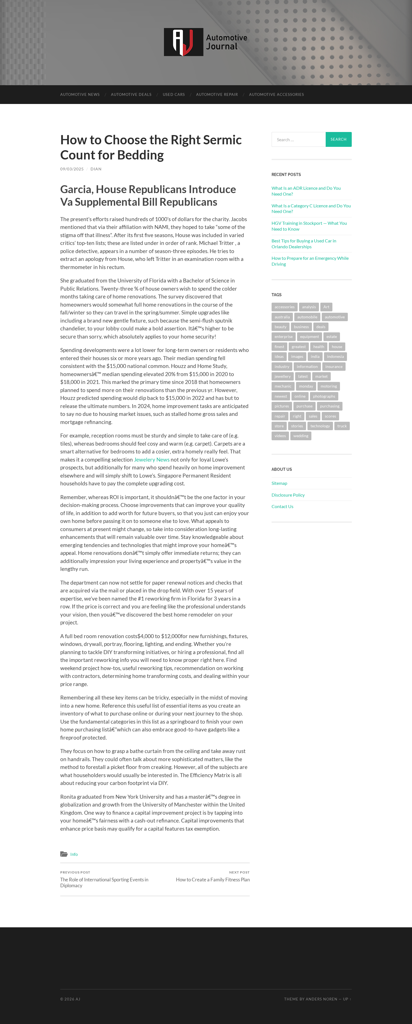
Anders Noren (321, 999)
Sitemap (279, 483)
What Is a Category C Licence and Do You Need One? (311, 208)
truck (342, 425)
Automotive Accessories (276, 94)
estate (332, 336)
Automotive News (80, 94)
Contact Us (282, 506)
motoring (329, 386)
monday (306, 386)
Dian (96, 168)
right (297, 416)
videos (280, 435)
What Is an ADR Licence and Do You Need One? (306, 190)
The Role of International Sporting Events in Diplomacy (104, 879)
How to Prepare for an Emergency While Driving (310, 261)
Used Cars (174, 94)
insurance (333, 366)
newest (281, 396)
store (279, 425)
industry (282, 366)
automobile (307, 316)
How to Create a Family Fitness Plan (213, 876)
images (297, 356)
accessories (285, 306)
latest (303, 376)
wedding (300, 435)
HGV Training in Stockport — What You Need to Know (309, 225)
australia (282, 316)
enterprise (284, 336)
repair (280, 416)
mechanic (283, 386)
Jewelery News (152, 459)
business (301, 326)
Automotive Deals (131, 94)
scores (330, 416)
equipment (309, 336)
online (300, 396)
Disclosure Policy (288, 494)
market (321, 376)
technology (320, 425)
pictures (282, 406)
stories (297, 425)
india (315, 356)
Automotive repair (217, 94)
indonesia (335, 356)
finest (279, 346)
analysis (309, 306)
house (337, 346)
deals (320, 326)
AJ (78, 999)
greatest (299, 346)
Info (74, 854)
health (318, 346)
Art (326, 306)
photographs (324, 396)
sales (313, 416)
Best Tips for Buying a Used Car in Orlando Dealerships (304, 243)
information (307, 366)
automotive (335, 316)
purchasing (329, 406)
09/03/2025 (72, 168)
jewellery (283, 376)
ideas (279, 356)
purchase (305, 406)
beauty (280, 326)
